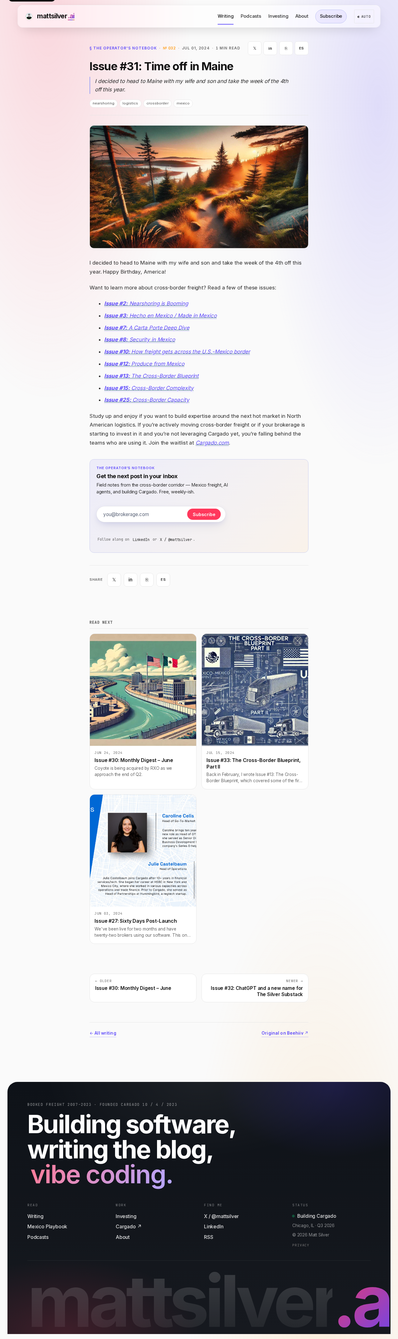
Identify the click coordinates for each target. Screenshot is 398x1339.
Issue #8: (115, 339)
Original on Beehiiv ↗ (284, 1033)
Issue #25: (117, 400)
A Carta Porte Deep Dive (158, 328)
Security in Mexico (151, 339)
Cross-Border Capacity (160, 400)
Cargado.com (212, 443)
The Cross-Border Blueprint (164, 376)
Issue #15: (117, 388)
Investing (278, 16)
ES (301, 48)
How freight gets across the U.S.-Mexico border (190, 352)
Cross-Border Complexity (162, 388)
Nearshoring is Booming (158, 303)
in (270, 48)
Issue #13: (117, 376)
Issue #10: (117, 352)
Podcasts (251, 16)
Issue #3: (115, 315)
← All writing (103, 1033)
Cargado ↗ (128, 1226)
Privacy (300, 1245)
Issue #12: (117, 364)
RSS (208, 1237)
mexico (183, 103)
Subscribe (331, 16)
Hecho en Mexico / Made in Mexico (172, 315)
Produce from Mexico (157, 364)
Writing (226, 16)
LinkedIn (141, 539)
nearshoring (103, 103)
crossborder (157, 103)
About (301, 16)
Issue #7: (115, 328)
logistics (130, 103)
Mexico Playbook (47, 1226)
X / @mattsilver (176, 539)
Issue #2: (115, 303)
